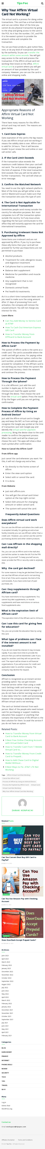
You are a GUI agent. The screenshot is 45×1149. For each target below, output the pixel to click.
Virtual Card (35, 785)
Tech (4, 1077)
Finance (6, 853)
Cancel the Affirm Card (11, 778)
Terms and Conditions (25, 1140)
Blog (4, 1048)
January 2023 (6, 968)
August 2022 (6, 984)
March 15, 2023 (7, 863)
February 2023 (7, 965)
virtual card (15, 397)
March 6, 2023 (7, 905)
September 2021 (7, 1019)
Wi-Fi (3, 1089)
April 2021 (5, 1032)
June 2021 (5, 1026)
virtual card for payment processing (19, 431)
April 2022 (5, 997)
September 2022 (7, 981)
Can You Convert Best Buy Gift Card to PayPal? (19, 859)
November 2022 (7, 975)
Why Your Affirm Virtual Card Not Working (18, 791)
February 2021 (7, 1035)
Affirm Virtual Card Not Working (18, 775)
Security (5, 1073)
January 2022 (6, 1007)
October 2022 (6, 978)
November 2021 (7, 1013)
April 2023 (5, 959)
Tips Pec (22, 3)
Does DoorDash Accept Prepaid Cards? (19, 940)
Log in (4, 1102)
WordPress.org (7, 1109)
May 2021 (5, 1029)
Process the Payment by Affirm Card (16, 785)
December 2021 (7, 1010)
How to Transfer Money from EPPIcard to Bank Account (19, 335)
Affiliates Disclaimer (8, 1140)
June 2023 (5, 956)
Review (4, 1069)
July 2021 (5, 1023)
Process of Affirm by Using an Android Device (19, 782)
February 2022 (7, 1003)
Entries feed (6, 1106)
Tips (3, 1081)
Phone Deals (7, 1064)
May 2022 (5, 994)
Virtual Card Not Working (12, 788)
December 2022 (7, 972)
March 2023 (6, 962)
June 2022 (5, 991)
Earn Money (7, 1052)
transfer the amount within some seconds (20, 54)
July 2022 (5, 987)
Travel (5, 1085)
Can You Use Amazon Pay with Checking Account (19, 900)
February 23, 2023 (8, 943)
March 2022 (6, 1000)
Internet (5, 1060)
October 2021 (6, 1016)
